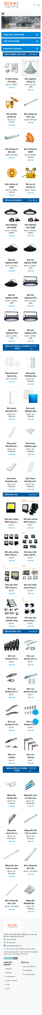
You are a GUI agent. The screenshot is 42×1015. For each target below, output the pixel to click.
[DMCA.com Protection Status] (11, 958)
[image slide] (21, 22)
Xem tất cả (33, 54)
